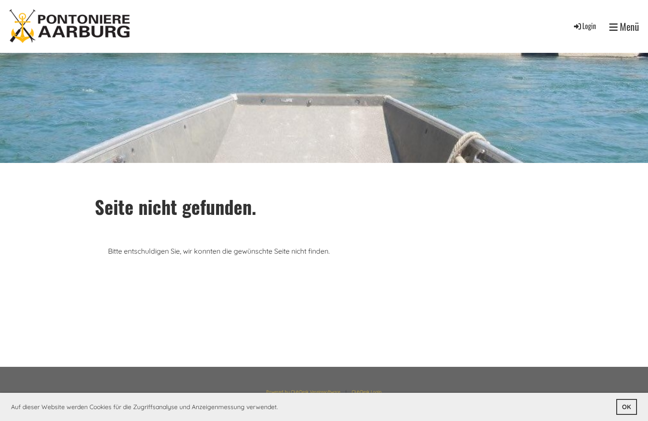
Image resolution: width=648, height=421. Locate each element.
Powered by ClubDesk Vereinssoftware (303, 391)
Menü (628, 26)
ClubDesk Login (366, 391)
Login (589, 26)
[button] (281, 407)
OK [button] (626, 407)
